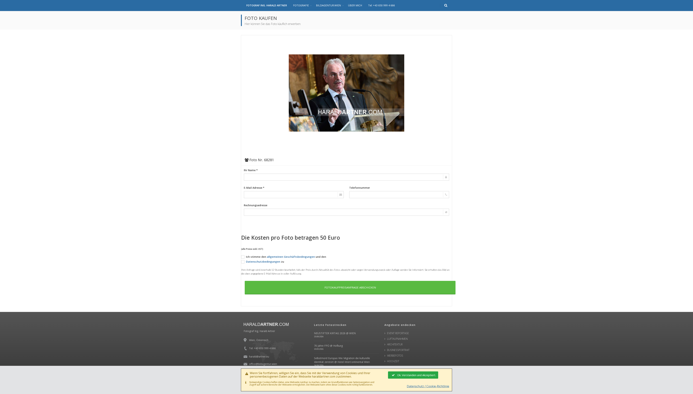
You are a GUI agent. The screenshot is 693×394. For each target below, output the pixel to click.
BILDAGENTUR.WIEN (328, 5)
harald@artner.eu (259, 356)
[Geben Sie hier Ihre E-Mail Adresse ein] (294, 194)
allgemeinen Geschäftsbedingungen (291, 256)
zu (265, 261)
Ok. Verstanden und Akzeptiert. (416, 375)
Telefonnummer (359, 187)
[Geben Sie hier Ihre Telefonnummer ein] (399, 194)
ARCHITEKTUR (395, 344)
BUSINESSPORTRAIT (398, 350)
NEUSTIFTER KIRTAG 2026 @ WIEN (335, 333)
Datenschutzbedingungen (263, 261)
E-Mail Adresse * (254, 187)
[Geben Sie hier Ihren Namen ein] (346, 177)
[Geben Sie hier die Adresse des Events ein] (346, 212)
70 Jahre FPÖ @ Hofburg (328, 345)
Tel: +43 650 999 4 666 (381, 5)
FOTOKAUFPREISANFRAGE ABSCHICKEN (350, 287)
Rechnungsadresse (255, 205)
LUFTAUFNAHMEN (397, 339)
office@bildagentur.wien (263, 364)
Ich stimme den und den (286, 256)
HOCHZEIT (393, 361)
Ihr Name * (251, 170)
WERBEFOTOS (395, 355)
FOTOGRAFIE (301, 5)
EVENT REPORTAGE (398, 333)
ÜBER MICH (355, 5)
